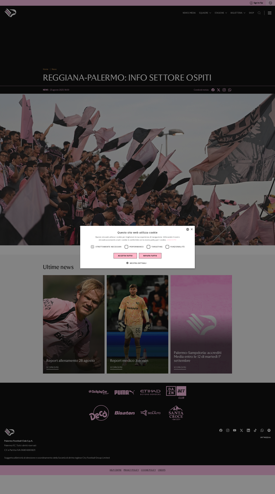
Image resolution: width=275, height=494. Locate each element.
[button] (137, 263)
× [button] (191, 229)
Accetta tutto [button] (125, 255)
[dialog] (137, 247)
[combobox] (187, 229)
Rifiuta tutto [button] (150, 255)
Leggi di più (171, 240)
